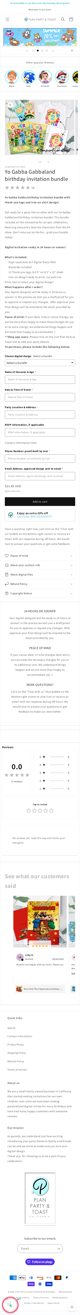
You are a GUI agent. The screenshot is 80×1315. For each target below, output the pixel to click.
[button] (7, 19)
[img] (17, 187)
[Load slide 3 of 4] (42, 50)
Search (11, 1028)
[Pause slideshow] (74, 50)
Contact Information (19, 1036)
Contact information (34, 1303)
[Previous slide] (27, 50)
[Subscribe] (59, 1248)
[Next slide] (53, 50)
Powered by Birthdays (44, 1291)
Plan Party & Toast (24, 1291)
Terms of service (41, 1297)
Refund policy (65, 1291)
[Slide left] (32, 162)
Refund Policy (15, 1061)
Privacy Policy (15, 1044)
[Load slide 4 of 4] (46, 50)
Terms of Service (17, 1069)
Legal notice (54, 1303)
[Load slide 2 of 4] (38, 50)
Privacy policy (23, 1297)
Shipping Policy (16, 1052)
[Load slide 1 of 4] (33, 50)
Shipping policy (60, 1297)
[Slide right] (48, 162)
